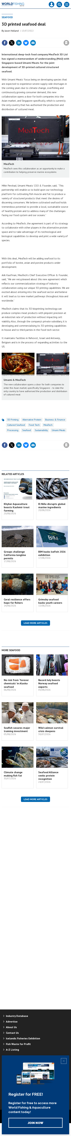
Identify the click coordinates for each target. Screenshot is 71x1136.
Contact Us (12, 1032)
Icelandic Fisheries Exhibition (23, 1038)
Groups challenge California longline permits (15, 555)
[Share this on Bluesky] (26, 43)
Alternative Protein (31, 419)
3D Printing (12, 419)
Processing (12, 430)
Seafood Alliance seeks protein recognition (48, 776)
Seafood (7, 17)
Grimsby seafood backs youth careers (50, 601)
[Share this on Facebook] (5, 43)
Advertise (12, 1021)
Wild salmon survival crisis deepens (50, 729)
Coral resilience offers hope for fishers (17, 601)
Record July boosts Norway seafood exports (49, 683)
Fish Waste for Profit (18, 1044)
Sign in (27, 35)
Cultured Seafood (16, 424)
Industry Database (17, 1016)
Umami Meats (58, 430)
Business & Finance (55, 419)
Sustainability (41, 430)
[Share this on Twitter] (12, 43)
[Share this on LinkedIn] (19, 43)
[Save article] (66, 43)
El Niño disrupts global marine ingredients (51, 505)
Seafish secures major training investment (17, 729)
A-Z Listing (12, 1049)
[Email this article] (33, 43)
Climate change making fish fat (13, 774)
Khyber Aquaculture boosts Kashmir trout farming (17, 507)
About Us (11, 1027)
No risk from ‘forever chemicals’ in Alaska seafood (16, 683)
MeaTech (48, 424)
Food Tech (34, 424)
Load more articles (35, 623)
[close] (69, 35)
